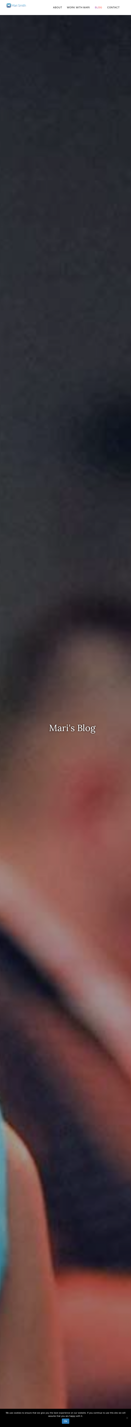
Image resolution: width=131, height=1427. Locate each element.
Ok (65, 1421)
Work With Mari (78, 7)
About (57, 7)
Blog (98, 7)
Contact (113, 7)
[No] (127, 1417)
